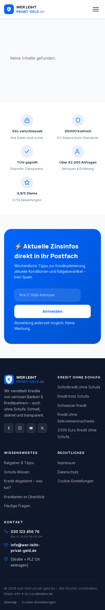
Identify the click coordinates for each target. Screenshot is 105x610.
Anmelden (52, 311)
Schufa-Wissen (16, 472)
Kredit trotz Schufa (73, 396)
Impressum (66, 463)
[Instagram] (19, 428)
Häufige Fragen (17, 506)
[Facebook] (8, 428)
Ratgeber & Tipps (19, 463)
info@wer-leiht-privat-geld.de (25, 548)
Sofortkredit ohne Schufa (79, 387)
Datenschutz (68, 472)
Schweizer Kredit (72, 405)
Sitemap (10, 602)
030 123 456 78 (25, 531)
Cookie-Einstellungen (76, 481)
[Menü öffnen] (96, 9)
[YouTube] (31, 428)
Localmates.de (41, 594)
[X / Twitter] (42, 428)
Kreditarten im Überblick (24, 497)
